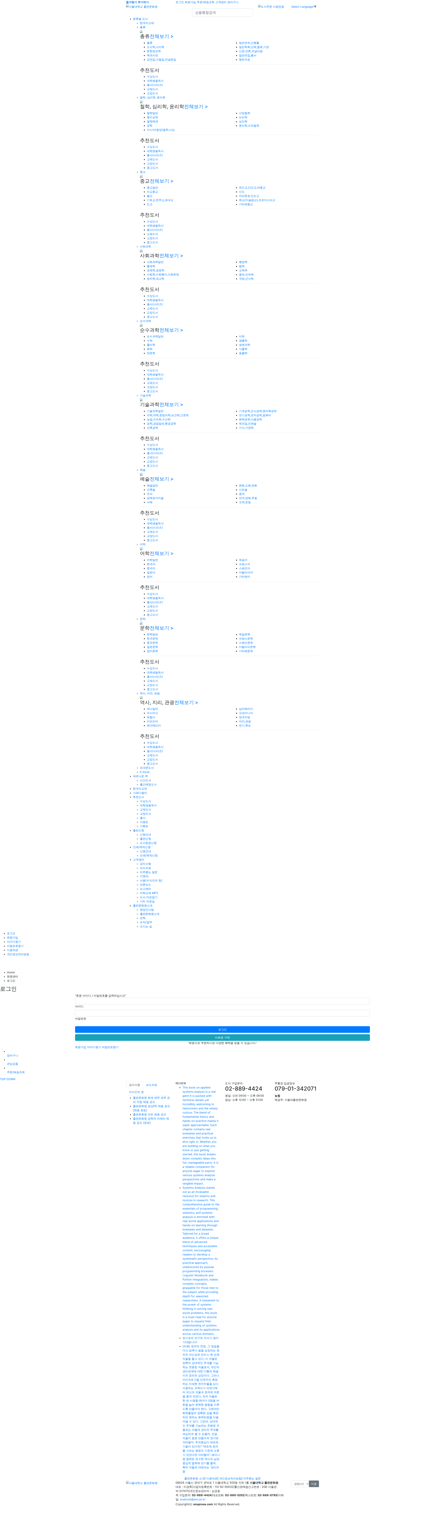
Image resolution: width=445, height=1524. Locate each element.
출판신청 (138, 830)
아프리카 (152, 721)
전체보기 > (162, 36)
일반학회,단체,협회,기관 (254, 47)
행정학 (243, 262)
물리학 (151, 344)
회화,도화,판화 (248, 485)
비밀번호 (80, 1018)
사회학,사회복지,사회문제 (163, 274)
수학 (149, 340)
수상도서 (152, 76)
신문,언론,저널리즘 (251, 51)
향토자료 (244, 59)
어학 (142, 544)
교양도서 (152, 93)
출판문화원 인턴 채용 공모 (149, 1114)
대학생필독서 (155, 80)
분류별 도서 (140, 19)
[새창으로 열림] (271, 6)
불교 (149, 196)
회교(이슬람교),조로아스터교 (257, 200)
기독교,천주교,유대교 (160, 200)
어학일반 (152, 560)
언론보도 (145, 884)
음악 (242, 494)
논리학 (243, 117)
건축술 (151, 489)
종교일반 (152, 187)
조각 (149, 494)
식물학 (243, 349)
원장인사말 (147, 909)
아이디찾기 (14, 941)
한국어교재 (147, 23)
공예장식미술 (155, 498)
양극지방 (244, 717)
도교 (149, 204)
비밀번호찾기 (15, 946)
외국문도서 (147, 767)
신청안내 (145, 834)
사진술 (243, 489)
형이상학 (152, 117)
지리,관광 (245, 721)
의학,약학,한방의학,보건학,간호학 (168, 415)
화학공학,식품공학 (250, 419)
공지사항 (145, 863)
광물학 (243, 340)
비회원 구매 (222, 1037)
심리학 (243, 121)
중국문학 (152, 642)
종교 (142, 172)
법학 (242, 266)
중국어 (151, 568)
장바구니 (232, 2)
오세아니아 (246, 713)
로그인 (180, 2)
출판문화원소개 (142, 905)
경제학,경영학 (155, 270)
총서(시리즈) (155, 85)
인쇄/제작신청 (142, 847)
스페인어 (244, 568)
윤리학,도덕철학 (249, 125)
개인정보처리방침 (18, 954)
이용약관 (12, 950)
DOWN (10, 1079)
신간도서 (145, 780)
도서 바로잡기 (148, 897)
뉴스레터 (145, 889)
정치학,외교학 (155, 278)
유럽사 (151, 717)
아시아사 (152, 713)
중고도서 (152, 167)
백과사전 (152, 55)
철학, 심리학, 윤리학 (152, 97)
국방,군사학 (246, 278)
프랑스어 (244, 564)
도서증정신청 (148, 843)
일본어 (151, 572)
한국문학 (152, 638)
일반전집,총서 (247, 55)
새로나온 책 (140, 776)
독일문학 (244, 634)
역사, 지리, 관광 (150, 693)
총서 (142, 818)
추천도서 (138, 797)
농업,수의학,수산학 (159, 419)
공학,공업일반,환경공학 (161, 423)
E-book (145, 772)
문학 (142, 619)
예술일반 (152, 485)
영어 (149, 576)
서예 (149, 502)
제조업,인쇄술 (247, 423)
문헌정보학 (154, 51)
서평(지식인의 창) (151, 880)
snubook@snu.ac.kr (192, 1499)
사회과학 (145, 246)
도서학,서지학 (155, 47)
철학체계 (152, 121)
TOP (3, 1079)
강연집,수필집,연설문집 (161, 59)
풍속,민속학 (246, 274)
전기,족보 (245, 725)
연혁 (142, 918)
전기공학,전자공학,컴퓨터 (255, 415)
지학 (242, 336)
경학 (149, 125)
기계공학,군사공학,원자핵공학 (258, 411)
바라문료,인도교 (249, 196)
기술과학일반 (155, 411)
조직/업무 (146, 922)
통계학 (151, 266)
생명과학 (244, 344)
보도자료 (145, 868)
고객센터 (220, 2)
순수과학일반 (155, 336)
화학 (149, 349)
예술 (142, 470)
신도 (242, 191)
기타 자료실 (147, 901)
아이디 (79, 1006)
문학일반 (152, 634)
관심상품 (12, 1064)
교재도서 (152, 89)
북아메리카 (154, 725)
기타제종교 (246, 204)
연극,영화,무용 (248, 498)
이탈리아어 (246, 572)
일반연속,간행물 (249, 43)
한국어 (151, 564)
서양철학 (244, 113)
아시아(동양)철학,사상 (161, 129)
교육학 (243, 270)
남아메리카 (246, 709)
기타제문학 (246, 651)
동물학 (243, 353)
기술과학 (145, 395)
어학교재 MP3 (149, 893)
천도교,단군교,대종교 (252, 187)
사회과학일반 (155, 262)
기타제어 (244, 576)
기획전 (144, 826)
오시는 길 (146, 926)
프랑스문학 (246, 638)
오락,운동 (245, 502)
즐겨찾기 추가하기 (137, 2)
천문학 (151, 353)
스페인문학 (246, 642)
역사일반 (152, 709)
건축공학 (152, 427)
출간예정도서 (148, 784)
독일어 (243, 560)
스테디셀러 (140, 793)
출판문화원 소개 (194, 1478)
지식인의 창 (136, 1092)
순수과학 (145, 321)
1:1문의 (144, 876)
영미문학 (152, 651)
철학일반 (152, 113)
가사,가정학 (246, 427)
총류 (142, 27)
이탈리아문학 (247, 647)
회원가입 (190, 2)
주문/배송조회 (206, 2)
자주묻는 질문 (148, 872)
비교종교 (152, 191)
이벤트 (144, 822)
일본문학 (152, 647)
